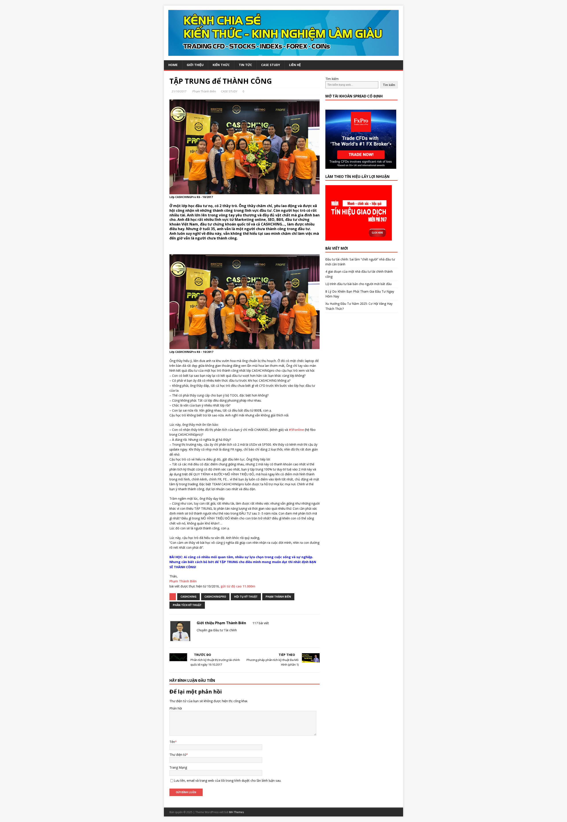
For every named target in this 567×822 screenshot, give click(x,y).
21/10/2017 (179, 91)
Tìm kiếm (332, 79)
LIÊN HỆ (295, 65)
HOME (173, 65)
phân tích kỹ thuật (187, 605)
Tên (172, 742)
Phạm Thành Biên (204, 91)
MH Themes (236, 812)
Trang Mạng (178, 767)
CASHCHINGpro (215, 597)
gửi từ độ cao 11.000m (238, 586)
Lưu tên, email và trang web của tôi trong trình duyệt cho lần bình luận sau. (227, 780)
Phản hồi (175, 708)
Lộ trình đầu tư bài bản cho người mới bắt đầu (358, 284)
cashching (188, 597)
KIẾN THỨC (221, 65)
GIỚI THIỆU (195, 65)
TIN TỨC (245, 65)
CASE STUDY (270, 65)
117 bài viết (260, 623)
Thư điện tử (177, 754)
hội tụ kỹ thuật (246, 597)
